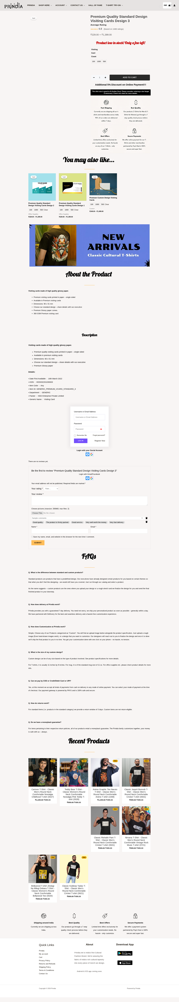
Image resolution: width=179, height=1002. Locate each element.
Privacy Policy (44, 961)
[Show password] (101, 429)
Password (78, 424)
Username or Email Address (85, 412)
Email (93, 527)
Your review (37, 494)
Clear (46, 210)
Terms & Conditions (46, 970)
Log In (80, 441)
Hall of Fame (95, 5)
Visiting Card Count (94, 52)
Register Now (100, 441)
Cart (40, 957)
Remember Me (82, 435)
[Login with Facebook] (87, 454)
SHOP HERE (44, 5)
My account (43, 954)
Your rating (37, 488)
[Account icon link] (174, 5)
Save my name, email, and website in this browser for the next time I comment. (64, 537)
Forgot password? (99, 435)
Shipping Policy (45, 967)
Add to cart (130, 77)
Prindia (31, 5)
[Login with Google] (91, 454)
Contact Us (77, 5)
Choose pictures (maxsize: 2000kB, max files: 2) (50, 509)
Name (34, 527)
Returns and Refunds (47, 964)
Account (60, 5)
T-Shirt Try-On (113, 5)
